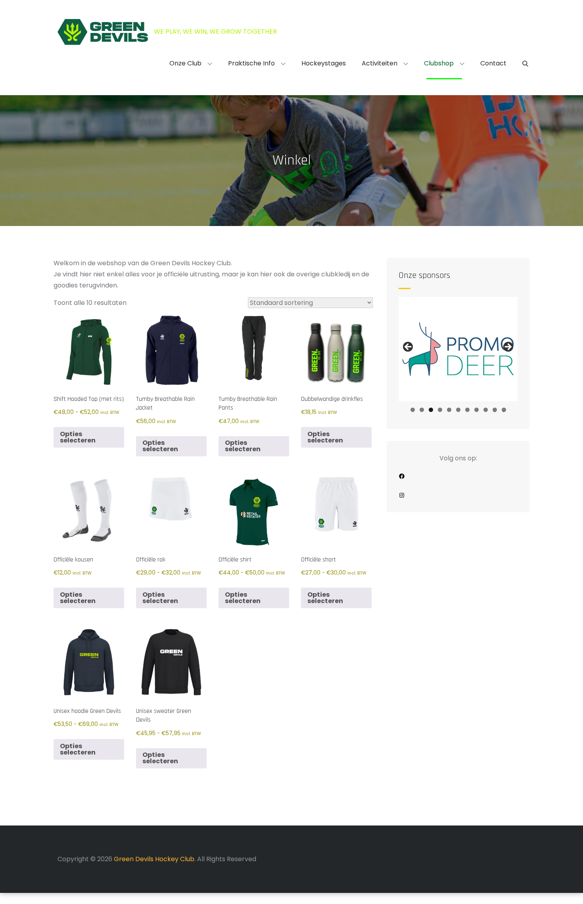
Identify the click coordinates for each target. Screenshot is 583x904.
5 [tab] (449, 410)
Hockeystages (323, 63)
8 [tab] (476, 410)
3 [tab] (431, 410)
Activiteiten (379, 63)
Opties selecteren (78, 437)
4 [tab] (440, 410)
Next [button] (508, 347)
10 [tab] (495, 410)
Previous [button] (408, 347)
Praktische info (251, 63)
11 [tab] (504, 410)
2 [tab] (422, 410)
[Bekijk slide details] (458, 349)
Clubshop (439, 63)
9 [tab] (485, 410)
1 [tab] (412, 410)
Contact (493, 63)
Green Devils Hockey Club (154, 859)
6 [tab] (458, 410)
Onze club (185, 63)
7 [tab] (467, 410)
